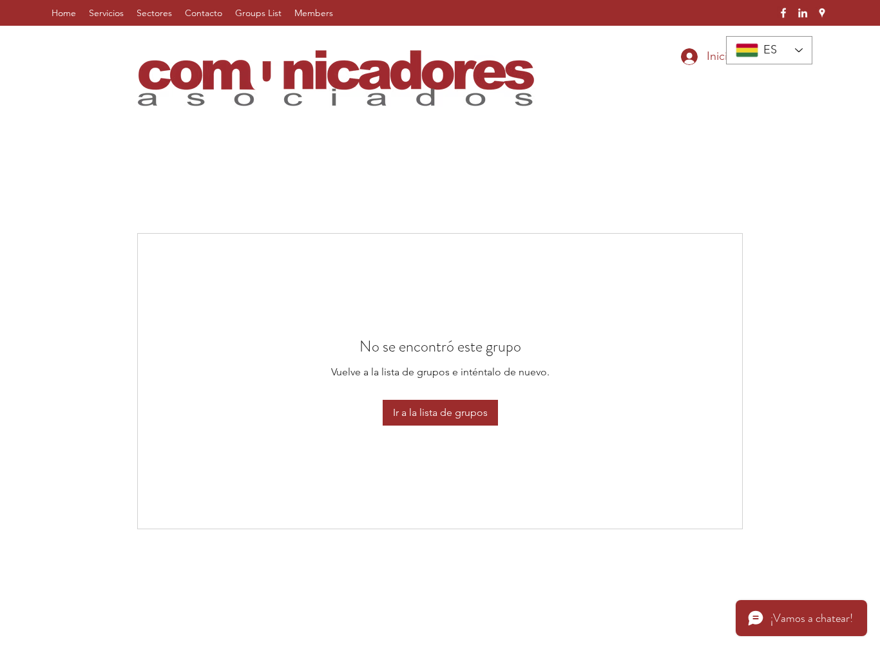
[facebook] (783, 12)
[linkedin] (802, 12)
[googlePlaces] (822, 12)
